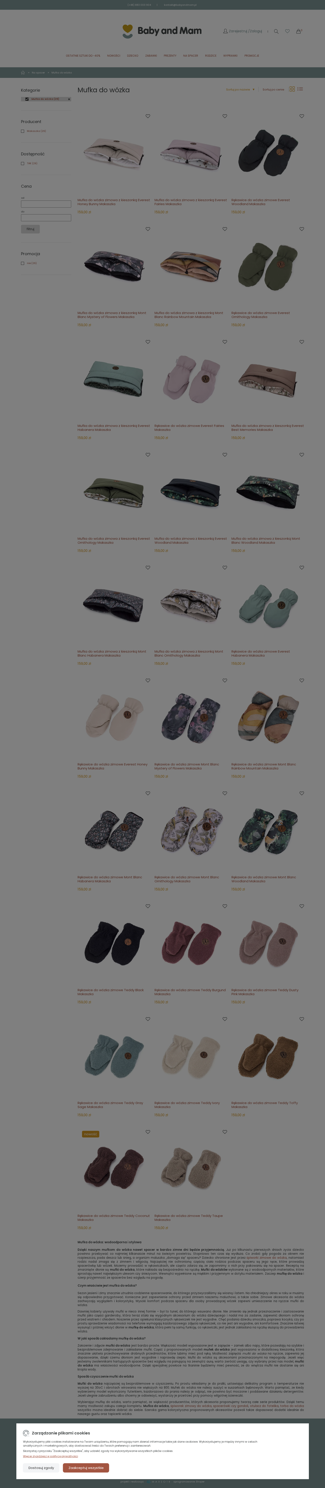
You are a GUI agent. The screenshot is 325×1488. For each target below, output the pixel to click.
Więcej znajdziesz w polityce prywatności (50, 1456)
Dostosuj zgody (41, 1467)
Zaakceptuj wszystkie (86, 1467)
